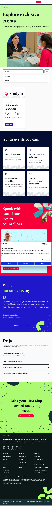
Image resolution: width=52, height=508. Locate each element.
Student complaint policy (40, 470)
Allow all (42, 263)
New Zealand (6, 470)
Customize (25, 263)
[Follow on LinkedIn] (4, 448)
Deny (9, 263)
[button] (15, 325)
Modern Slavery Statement (41, 467)
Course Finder (22, 456)
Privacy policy (39, 501)
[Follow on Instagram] (16, 448)
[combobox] (47, 71)
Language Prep (22, 462)
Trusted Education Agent (40, 473)
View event (9, 124)
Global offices (37, 456)
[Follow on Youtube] (12, 448)
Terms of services (31, 501)
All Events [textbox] (7, 76)
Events (20, 467)
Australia (5, 459)
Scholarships (21, 464)
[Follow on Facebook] (8, 448)
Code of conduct (38, 462)
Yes (39, 2)
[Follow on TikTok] (20, 448)
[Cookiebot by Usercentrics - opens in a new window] (41, 244)
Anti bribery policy (39, 459)
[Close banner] (50, 243)
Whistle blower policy (39, 464)
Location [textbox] (7, 80)
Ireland (4, 467)
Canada (5, 462)
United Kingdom (7, 456)
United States (6, 473)
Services (20, 459)
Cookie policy (46, 501)
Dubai (4, 464)
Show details (45, 259)
